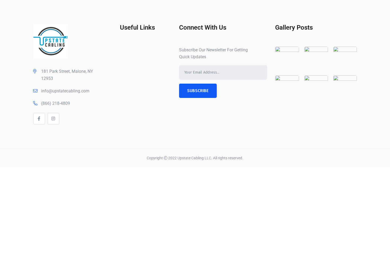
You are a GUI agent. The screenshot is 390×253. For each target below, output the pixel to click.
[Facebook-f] (39, 119)
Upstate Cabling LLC (194, 158)
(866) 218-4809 (55, 103)
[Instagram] (53, 119)
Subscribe (198, 90)
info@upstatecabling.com (65, 90)
